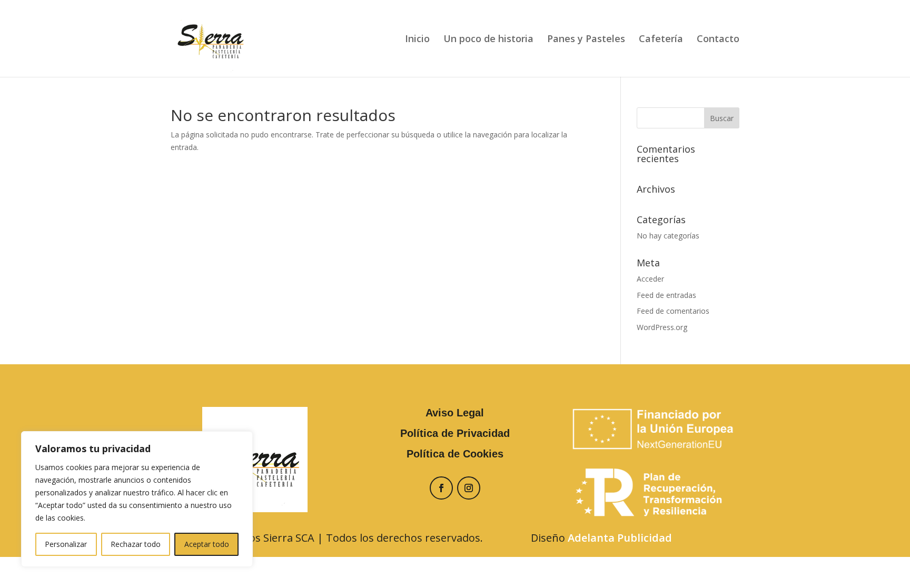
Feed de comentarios (673, 311)
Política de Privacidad (455, 433)
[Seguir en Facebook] (441, 488)
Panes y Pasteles (586, 40)
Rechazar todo (136, 544)
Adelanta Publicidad (620, 538)
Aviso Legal (455, 412)
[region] (137, 499)
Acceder (650, 279)
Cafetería (661, 40)
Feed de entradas (666, 295)
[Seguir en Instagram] (468, 488)
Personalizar (66, 544)
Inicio (417, 40)
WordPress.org (662, 327)
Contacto (718, 40)
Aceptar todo (206, 544)
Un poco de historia (488, 40)
